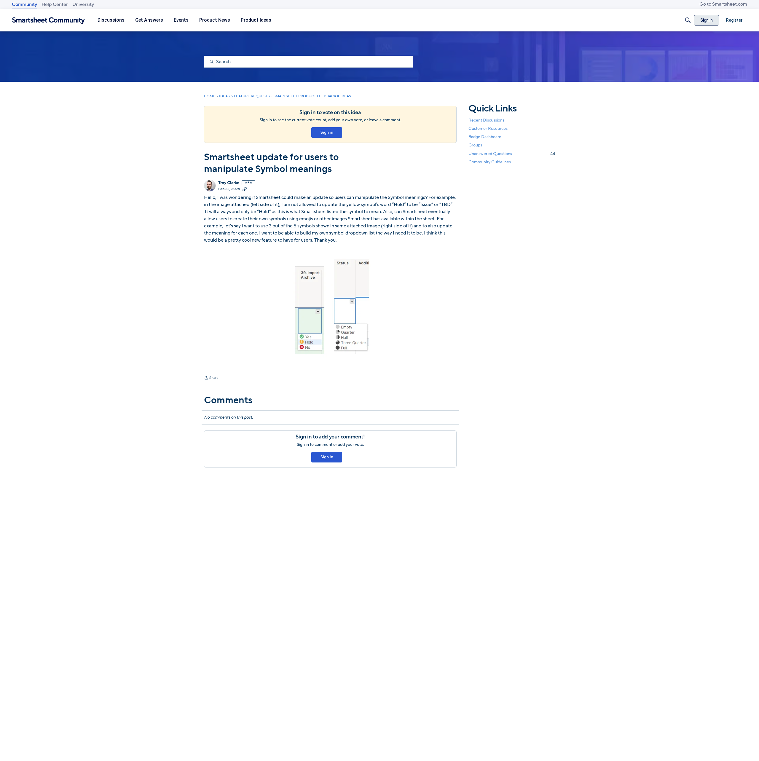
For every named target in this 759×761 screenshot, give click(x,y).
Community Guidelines (489, 162)
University (83, 4)
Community (24, 4)
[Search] (688, 20)
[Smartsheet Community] (48, 20)
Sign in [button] (326, 132)
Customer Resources (488, 128)
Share (211, 378)
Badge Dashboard (484, 137)
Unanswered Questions (511, 154)
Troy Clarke (228, 183)
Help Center (55, 4)
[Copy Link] (244, 189)
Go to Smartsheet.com (723, 4)
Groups (475, 145)
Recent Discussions (486, 120)
